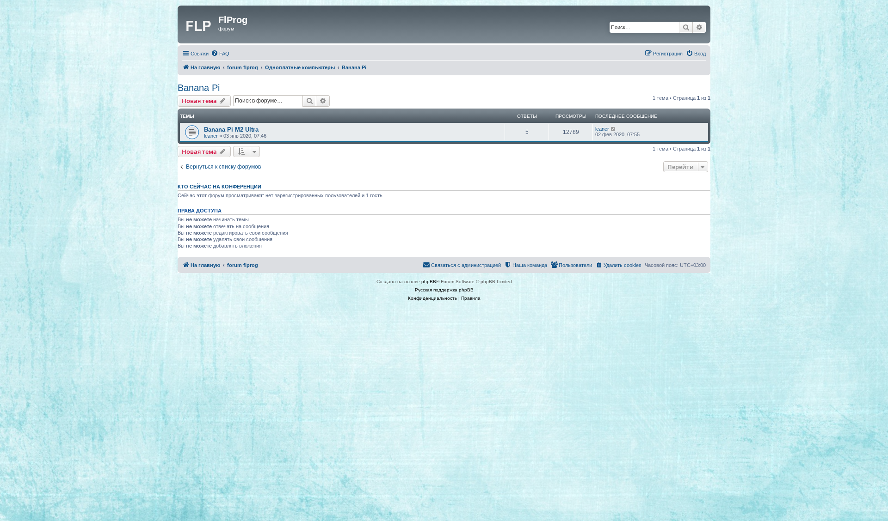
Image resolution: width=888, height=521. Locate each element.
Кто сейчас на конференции (219, 186)
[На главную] (199, 24)
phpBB (428, 281)
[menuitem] (220, 53)
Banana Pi (199, 88)
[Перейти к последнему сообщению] (613, 129)
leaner (211, 136)
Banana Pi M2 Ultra (231, 129)
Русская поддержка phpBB (444, 289)
